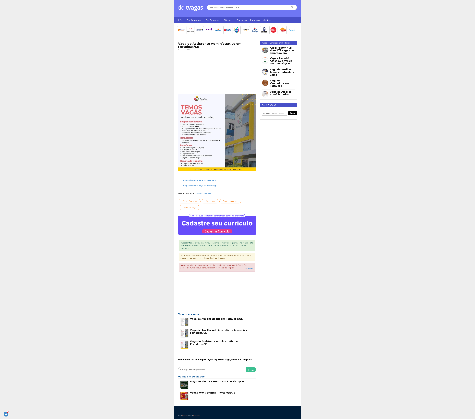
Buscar (251, 370)
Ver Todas (217, 377)
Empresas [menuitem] (255, 20)
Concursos (209, 201)
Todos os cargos (230, 201)
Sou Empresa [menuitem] (212, 20)
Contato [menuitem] (267, 20)
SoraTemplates (185, 415)
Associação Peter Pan (203, 193)
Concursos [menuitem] (242, 20)
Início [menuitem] (180, 20)
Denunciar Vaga (189, 207)
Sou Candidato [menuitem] (194, 20)
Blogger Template (196, 415)
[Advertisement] (217, 72)
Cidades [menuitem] (227, 20)
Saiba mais (248, 268)
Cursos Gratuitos (190, 201)
